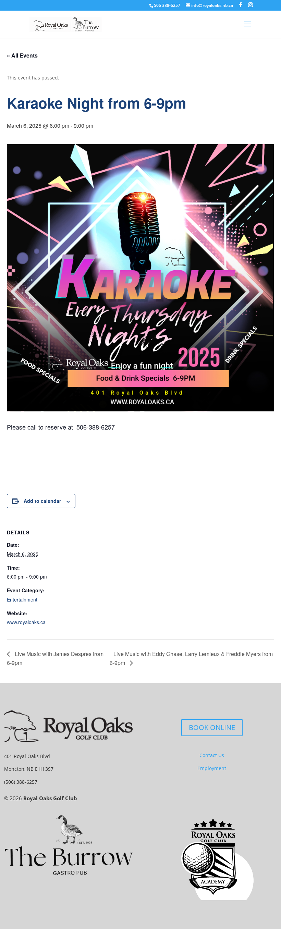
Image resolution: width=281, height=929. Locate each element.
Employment (211, 768)
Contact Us (211, 755)
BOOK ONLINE (212, 727)
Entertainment (22, 599)
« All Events (22, 55)
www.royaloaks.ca (26, 622)
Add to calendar (42, 500)
